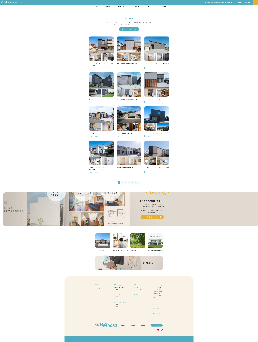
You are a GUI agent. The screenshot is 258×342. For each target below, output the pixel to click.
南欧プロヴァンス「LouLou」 (139, 287)
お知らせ (133, 325)
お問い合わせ (248, 2)
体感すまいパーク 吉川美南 (158, 285)
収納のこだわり (116, 298)
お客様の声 (136, 6)
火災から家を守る (117, 289)
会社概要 (123, 325)
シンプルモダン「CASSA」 (139, 289)
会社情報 (164, 6)
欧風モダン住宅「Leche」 (138, 285)
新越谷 (154, 297)
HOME (96, 284)
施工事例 (108, 6)
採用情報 (240, 2)
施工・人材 (116, 304)
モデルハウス (150, 6)
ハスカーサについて (99, 288)
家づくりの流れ (156, 308)
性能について (116, 284)
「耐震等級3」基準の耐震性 (119, 287)
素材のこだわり (116, 296)
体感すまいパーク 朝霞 (157, 287)
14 (139, 182)
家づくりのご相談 (220, 2)
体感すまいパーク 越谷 (157, 289)
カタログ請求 (210, 2)
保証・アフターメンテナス (118, 306)
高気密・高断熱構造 (117, 285)
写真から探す (136, 296)
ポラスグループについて (119, 302)
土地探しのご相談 (230, 2)
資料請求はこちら (152, 217)
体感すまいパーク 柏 (156, 293)
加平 (153, 299)
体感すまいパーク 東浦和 (157, 291)
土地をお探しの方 (156, 313)
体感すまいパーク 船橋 (157, 295)
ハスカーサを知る (94, 6)
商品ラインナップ (122, 6)
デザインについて (117, 294)
